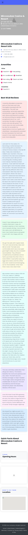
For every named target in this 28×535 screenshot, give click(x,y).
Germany (4, 530)
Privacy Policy (18, 530)
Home (4, 528)
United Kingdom (20, 528)
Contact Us (11, 530)
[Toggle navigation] (2, 2)
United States (11, 528)
